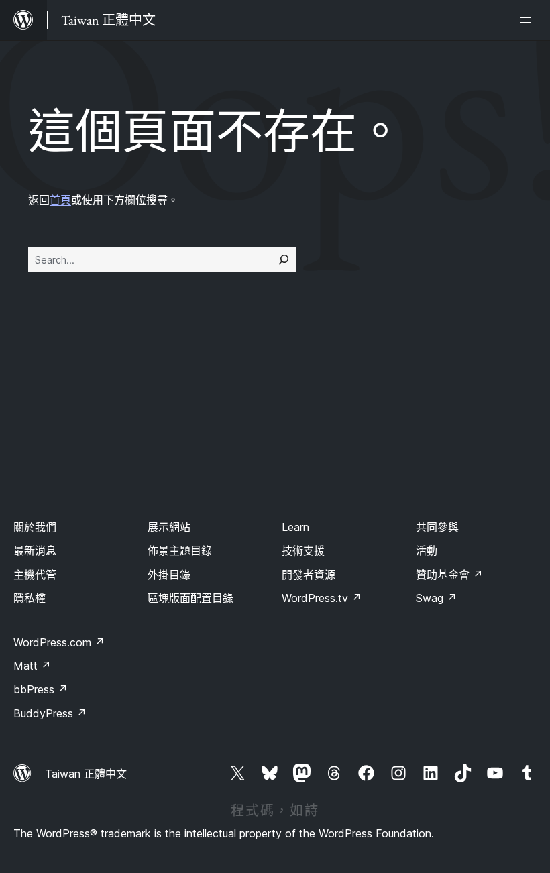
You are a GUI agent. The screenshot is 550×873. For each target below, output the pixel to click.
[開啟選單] (528, 20)
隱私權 (29, 598)
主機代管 (34, 574)
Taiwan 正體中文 (86, 773)
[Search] (283, 259)
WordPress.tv (322, 598)
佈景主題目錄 (180, 550)
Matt (32, 666)
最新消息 (34, 550)
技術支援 (303, 550)
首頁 (60, 200)
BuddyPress (50, 713)
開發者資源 (308, 574)
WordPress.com (59, 642)
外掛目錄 (169, 574)
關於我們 (34, 527)
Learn (295, 527)
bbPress (40, 689)
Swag (436, 598)
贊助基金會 (449, 574)
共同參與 (437, 527)
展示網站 (169, 527)
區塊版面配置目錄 (190, 598)
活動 (426, 550)
